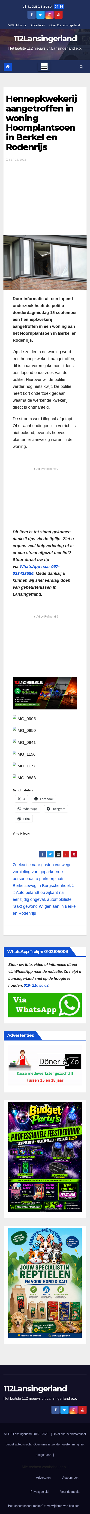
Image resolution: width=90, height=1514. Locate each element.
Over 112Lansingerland (64, 25)
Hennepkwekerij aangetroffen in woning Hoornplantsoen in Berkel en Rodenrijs (41, 122)
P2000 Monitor (16, 25)
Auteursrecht (70, 1477)
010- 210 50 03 (36, 985)
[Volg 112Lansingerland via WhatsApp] (45, 693)
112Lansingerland (45, 38)
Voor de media (69, 1491)
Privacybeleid (39, 1491)
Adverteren (37, 25)
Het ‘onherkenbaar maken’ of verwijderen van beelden (43, 1506)
